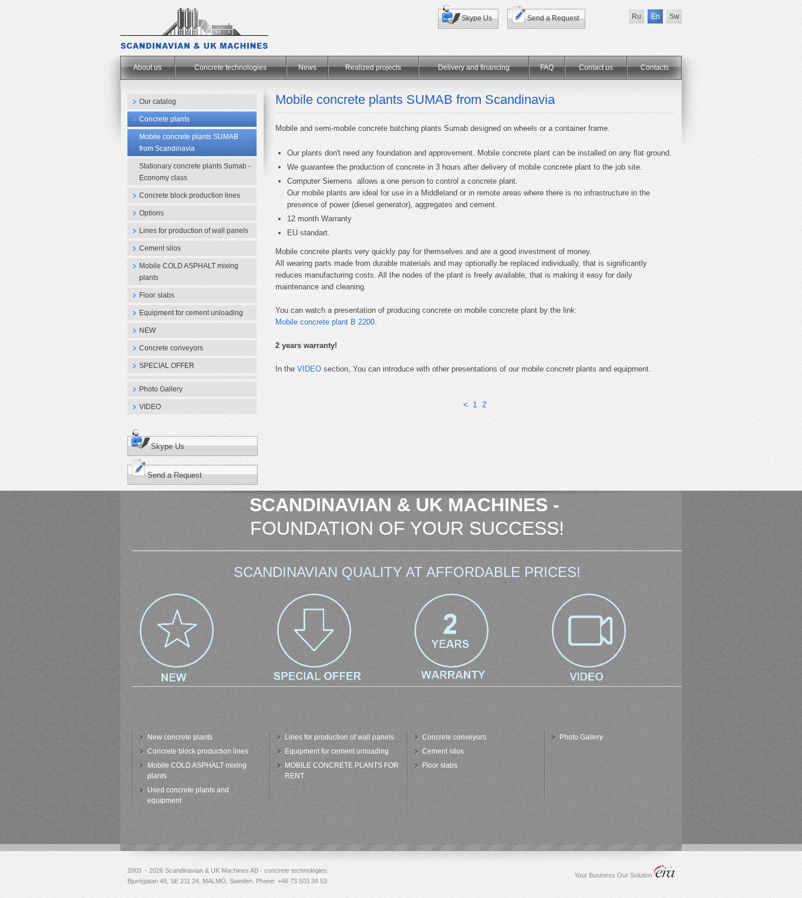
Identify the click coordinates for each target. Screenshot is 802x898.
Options (151, 213)
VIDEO (150, 407)
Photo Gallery (161, 389)
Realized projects (373, 67)
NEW (147, 330)
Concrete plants (164, 119)
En (655, 16)
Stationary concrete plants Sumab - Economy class (195, 172)
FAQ (547, 67)
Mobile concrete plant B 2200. (326, 322)
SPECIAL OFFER (166, 366)
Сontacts (655, 67)
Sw (674, 16)
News (307, 67)
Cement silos (160, 248)
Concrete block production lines (189, 195)
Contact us (596, 67)
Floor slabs (156, 295)
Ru (636, 16)
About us (147, 67)
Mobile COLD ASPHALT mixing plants (188, 272)
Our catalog (157, 101)
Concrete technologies (230, 67)
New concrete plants (180, 737)
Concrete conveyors (171, 348)
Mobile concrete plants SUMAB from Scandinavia (188, 143)
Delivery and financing (474, 67)
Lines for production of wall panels (193, 231)
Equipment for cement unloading (191, 313)
